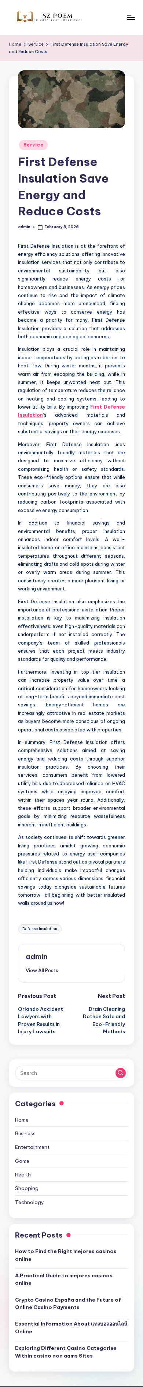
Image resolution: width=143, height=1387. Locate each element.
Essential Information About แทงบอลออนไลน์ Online (71, 1327)
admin (36, 956)
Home (22, 1119)
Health (23, 1174)
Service (33, 145)
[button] (42, 970)
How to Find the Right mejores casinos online (66, 1255)
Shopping (26, 1188)
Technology (29, 1202)
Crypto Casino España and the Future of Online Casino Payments (68, 1303)
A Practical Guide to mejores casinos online (64, 1279)
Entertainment (32, 1147)
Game (22, 1161)
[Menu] (130, 17)
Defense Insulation (39, 929)
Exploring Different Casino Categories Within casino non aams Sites (66, 1352)
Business (25, 1133)
